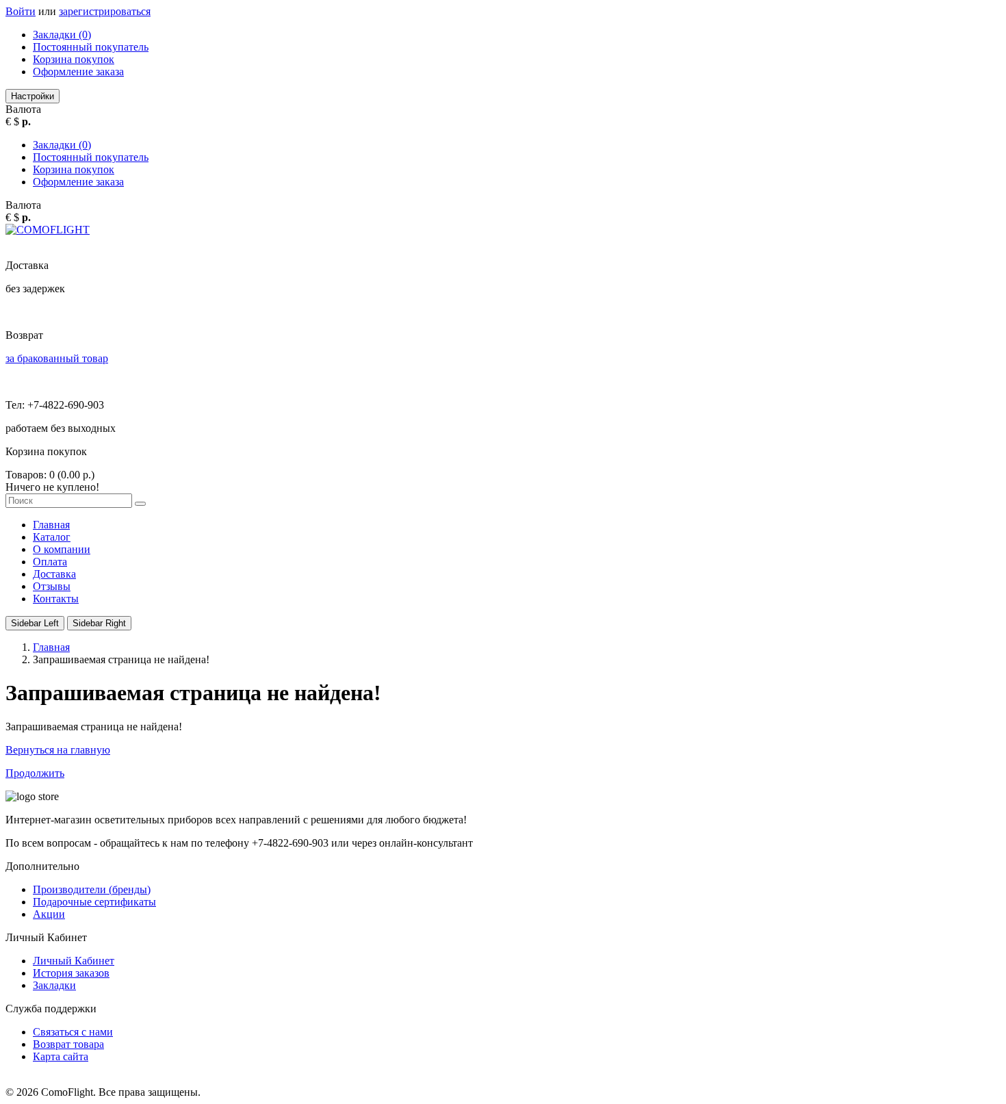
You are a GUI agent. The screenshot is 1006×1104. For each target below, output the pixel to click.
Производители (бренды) (92, 889)
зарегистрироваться (105, 11)
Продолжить (34, 773)
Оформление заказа (78, 71)
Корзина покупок (73, 59)
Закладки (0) (62, 34)
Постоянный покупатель (91, 47)
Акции (49, 914)
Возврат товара (68, 1044)
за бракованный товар (56, 358)
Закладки (54, 985)
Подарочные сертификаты (94, 902)
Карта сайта (60, 1056)
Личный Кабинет (73, 960)
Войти (20, 11)
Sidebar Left (35, 623)
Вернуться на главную (57, 750)
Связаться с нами (73, 1032)
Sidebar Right (99, 623)
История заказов (71, 973)
